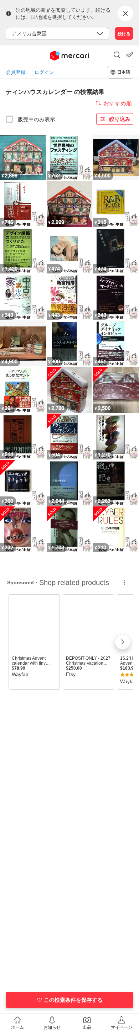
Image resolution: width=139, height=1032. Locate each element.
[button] (116, 55)
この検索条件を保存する (73, 1000)
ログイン (44, 72)
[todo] (129, 54)
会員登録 (16, 72)
